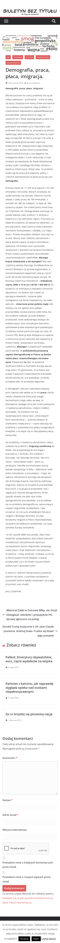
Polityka (29, 57)
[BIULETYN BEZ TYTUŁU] (30, 11)
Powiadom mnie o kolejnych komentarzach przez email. (27, 865)
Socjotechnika (43, 57)
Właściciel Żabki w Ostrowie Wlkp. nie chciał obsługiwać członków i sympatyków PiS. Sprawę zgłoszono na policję (31, 615)
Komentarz (9, 758)
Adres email (10, 815)
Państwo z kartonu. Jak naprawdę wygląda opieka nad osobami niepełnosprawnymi (29, 688)
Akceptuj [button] (24, 938)
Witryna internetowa (14, 829)
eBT (8, 57)
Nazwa (7, 800)
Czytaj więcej (48, 938)
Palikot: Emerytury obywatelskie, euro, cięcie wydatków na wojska (29, 659)
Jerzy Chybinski (33, 83)
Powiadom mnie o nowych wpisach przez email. (26, 879)
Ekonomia (18, 57)
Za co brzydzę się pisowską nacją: (29, 714)
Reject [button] (36, 938)
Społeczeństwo (13, 63)
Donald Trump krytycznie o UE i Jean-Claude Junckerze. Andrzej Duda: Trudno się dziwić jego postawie (28, 631)
